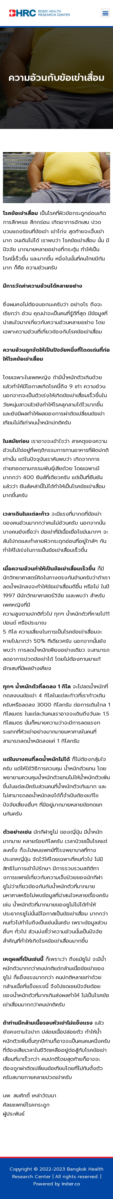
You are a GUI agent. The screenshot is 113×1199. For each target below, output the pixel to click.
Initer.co (71, 1183)
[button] (105, 13)
